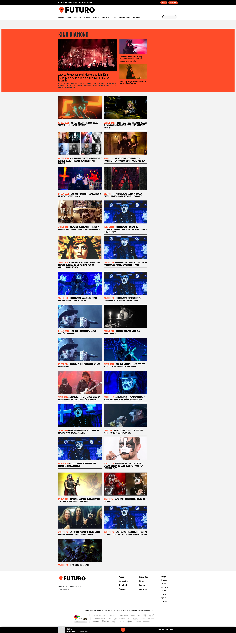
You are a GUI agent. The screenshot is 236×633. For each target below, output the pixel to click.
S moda (129, 623)
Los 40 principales (105, 616)
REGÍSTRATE (173, 3)
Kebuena (151, 618)
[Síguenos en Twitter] (168, 9)
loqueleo (137, 623)
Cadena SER (132, 616)
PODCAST (89, 2)
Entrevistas (105, 17)
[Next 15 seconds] (127, 630)
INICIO (60, 2)
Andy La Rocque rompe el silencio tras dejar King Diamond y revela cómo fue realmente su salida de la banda (84, 77)
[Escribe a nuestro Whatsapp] (177, 9)
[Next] (132, 630)
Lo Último (61, 17)
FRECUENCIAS (82, 2)
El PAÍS (97, 616)
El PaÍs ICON (121, 623)
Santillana (114, 616)
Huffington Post (99, 618)
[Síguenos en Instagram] (159, 9)
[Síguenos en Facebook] (165, 9)
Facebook (164, 587)
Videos (114, 17)
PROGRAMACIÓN (72, 2)
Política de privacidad (95, 610)
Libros (141, 581)
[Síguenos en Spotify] (174, 9)
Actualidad (87, 17)
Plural (113, 623)
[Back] (114, 630)
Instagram (164, 580)
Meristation (146, 623)
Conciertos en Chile (124, 17)
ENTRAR (164, 3)
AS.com (138, 616)
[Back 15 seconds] (118, 630)
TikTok (163, 584)
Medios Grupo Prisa (80, 622)
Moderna (105, 623)
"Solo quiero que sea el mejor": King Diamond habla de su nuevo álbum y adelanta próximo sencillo (130, 59)
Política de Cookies (107, 610)
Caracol (151, 616)
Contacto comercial (65, 590)
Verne (139, 618)
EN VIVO (65, 2)
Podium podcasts (95, 621)
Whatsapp (164, 601)
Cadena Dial (145, 618)
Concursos (136, 17)
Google (163, 577)
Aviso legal (86, 610)
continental (129, 618)
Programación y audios (166, 629)
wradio (115, 618)
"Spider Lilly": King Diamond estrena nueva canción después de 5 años (132, 82)
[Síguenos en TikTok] (162, 9)
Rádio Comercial (154, 623)
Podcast (142, 585)
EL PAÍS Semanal (134, 618)
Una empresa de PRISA (80, 617)
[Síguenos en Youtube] (171, 9)
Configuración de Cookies (119, 610)
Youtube (163, 594)
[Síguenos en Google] (156, 9)
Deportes (96, 17)
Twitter (163, 591)
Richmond (95, 623)
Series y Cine (77, 17)
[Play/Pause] (123, 630)
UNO (109, 618)
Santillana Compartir (124, 616)
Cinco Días (122, 618)
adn (145, 616)
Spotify (163, 598)
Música (69, 17)
